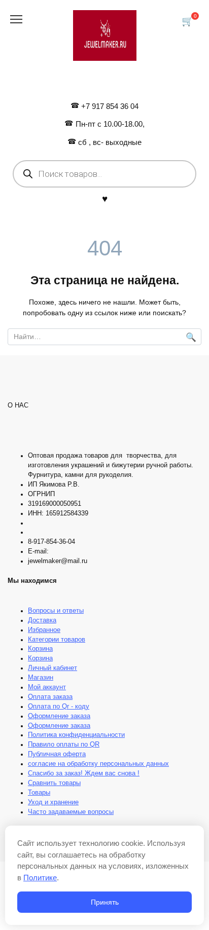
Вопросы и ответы (56, 610)
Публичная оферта (57, 754)
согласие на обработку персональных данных (98, 763)
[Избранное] (105, 198)
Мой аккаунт (47, 687)
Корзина (40, 648)
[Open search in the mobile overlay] (104, 174)
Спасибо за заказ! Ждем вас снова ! (84, 773)
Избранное (44, 630)
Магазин (40, 677)
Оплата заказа (50, 696)
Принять (105, 902)
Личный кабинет (52, 668)
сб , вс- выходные (110, 142)
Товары (39, 792)
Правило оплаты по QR (63, 744)
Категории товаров (56, 639)
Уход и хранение (53, 802)
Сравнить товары (54, 783)
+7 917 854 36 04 (109, 106)
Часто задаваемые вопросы (71, 811)
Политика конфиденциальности (76, 734)
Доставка (42, 620)
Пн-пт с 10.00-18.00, (110, 124)
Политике (40, 877)
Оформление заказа (59, 716)
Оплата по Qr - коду (58, 706)
